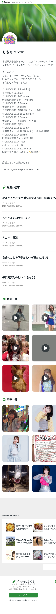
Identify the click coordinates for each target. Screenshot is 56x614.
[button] (23, 595)
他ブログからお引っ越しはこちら (22, 600)
